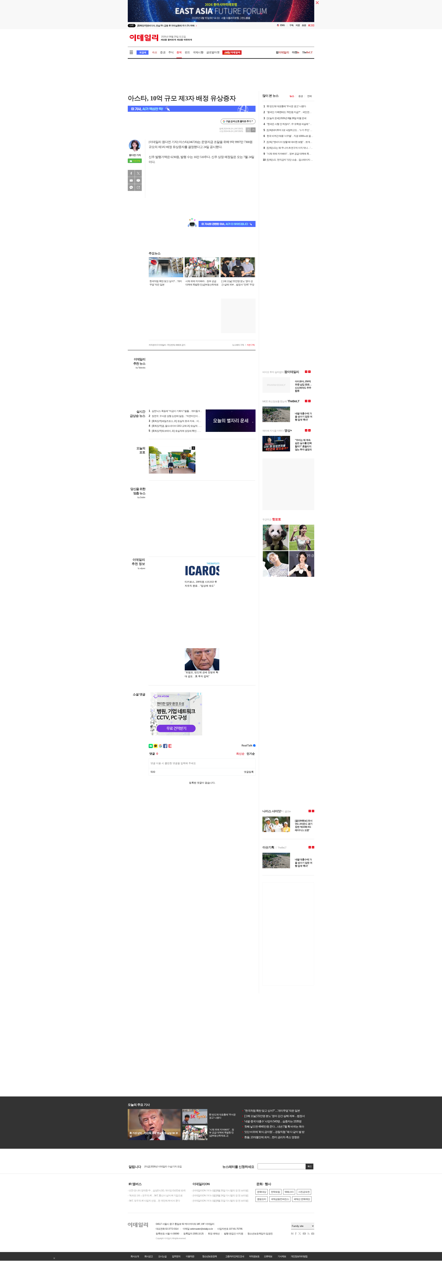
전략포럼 (275, 1191)
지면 (298, 25)
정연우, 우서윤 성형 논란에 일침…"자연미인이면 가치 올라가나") (182, 416)
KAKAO (131, 187)
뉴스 (292, 96)
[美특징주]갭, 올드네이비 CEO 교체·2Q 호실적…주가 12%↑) (180, 425)
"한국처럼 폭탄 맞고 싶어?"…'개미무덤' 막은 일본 (271, 1110)
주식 (171, 52)
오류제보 (268, 1256)
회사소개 (135, 1256)
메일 (131, 180)
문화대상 (261, 1191)
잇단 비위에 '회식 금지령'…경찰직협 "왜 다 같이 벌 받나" (275, 1131)
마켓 (295, 52)
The (307, 52)
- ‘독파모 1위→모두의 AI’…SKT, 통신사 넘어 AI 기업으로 (155, 1195)
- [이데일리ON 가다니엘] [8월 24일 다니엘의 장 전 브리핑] (220, 1195)
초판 (304, 25)
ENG (282, 25)
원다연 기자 (135, 155)
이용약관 (190, 1256)
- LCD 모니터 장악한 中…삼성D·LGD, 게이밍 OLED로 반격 (156, 1190)
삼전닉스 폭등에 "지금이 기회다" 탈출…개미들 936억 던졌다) (180, 411)
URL (138, 187)
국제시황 (198, 52)
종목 (179, 52)
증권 (162, 52)
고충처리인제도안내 (234, 1256)
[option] (193, 25)
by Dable (141, 497)
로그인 (311, 25)
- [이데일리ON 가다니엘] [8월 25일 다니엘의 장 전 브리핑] (220, 1190)
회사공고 (148, 1256)
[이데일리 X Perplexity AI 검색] (192, 109)
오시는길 (162, 1256)
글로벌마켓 (212, 52)
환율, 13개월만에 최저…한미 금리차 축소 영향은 (270, 1137)
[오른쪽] (193, 448)
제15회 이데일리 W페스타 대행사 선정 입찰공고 (168, 1166)
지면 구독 (251, 345)
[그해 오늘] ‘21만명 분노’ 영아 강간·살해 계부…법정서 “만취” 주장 (280, 1116)
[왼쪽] (190, 448)
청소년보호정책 (209, 1256)
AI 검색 (142, 52)
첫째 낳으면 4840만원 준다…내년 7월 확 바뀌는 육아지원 (275, 1126)
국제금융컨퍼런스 (280, 1199)
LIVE (131, 25)
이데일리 (160, 37)
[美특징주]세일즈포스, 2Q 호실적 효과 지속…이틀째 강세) (179, 421)
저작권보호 (254, 1256)
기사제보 (282, 1256)
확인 (310, 1166)
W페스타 (289, 1191)
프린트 (138, 180)
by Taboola (140, 368)
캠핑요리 (261, 1199)
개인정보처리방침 (299, 1256)
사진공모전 (304, 1191)
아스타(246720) (188, 142)
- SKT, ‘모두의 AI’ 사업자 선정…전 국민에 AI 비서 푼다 (154, 1200)
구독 (291, 25)
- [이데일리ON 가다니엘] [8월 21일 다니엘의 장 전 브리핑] (220, 1200)
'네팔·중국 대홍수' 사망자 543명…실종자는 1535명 (271, 1121)
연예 (309, 96)
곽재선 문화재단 (302, 1199)
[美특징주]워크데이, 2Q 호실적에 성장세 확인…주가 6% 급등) (181, 430)
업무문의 (176, 1256)
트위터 (138, 173)
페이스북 (131, 173)
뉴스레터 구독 (238, 345)
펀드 (187, 52)
